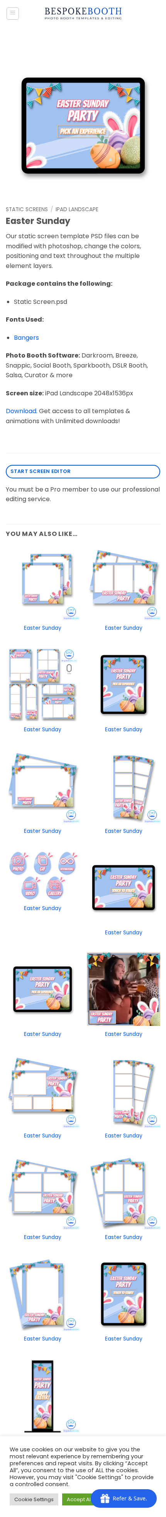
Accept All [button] (79, 1499)
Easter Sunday (42, 628)
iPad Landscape (77, 209)
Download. (21, 411)
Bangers (26, 337)
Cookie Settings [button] (34, 1499)
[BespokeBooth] (83, 13)
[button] (13, 13)
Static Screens (27, 209)
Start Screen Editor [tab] (40, 471)
